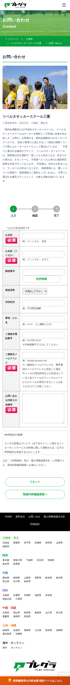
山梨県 (27, 577)
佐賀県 (16, 630)
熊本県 (48, 630)
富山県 (6, 581)
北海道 (6, 542)
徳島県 (16, 616)
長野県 (38, 577)
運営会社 (20, 516)
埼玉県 (40, 560)
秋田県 (48, 542)
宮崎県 (59, 630)
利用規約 (35, 524)
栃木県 (6, 564)
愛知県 (6, 577)
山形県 (59, 542)
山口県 (48, 612)
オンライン (16, 647)
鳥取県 (27, 612)
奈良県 (48, 595)
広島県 (6, 612)
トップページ (11, 39)
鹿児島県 (7, 634)
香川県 (59, 612)
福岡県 (6, 630)
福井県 (27, 581)
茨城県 (51, 560)
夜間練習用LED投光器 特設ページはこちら (35, 680)
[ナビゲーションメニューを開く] (64, 5)
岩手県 (27, 542)
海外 (5, 647)
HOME (8, 516)
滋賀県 (38, 595)
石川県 (16, 581)
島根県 (38, 612)
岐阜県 (48, 577)
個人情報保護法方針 (54, 516)
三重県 (29, 39)
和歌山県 (7, 599)
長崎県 (27, 630)
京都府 (27, 595)
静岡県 (16, 577)
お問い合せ (34, 516)
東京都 (6, 560)
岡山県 (16, 612)
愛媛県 (6, 616)
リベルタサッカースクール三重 (25, 43)
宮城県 (38, 542)
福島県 (6, 546)
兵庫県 (16, 595)
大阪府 (6, 595)
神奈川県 (17, 560)
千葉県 (29, 560)
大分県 (38, 630)
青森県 (16, 542)
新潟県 (59, 577)
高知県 (27, 616)
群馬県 (16, 564)
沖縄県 (18, 634)
